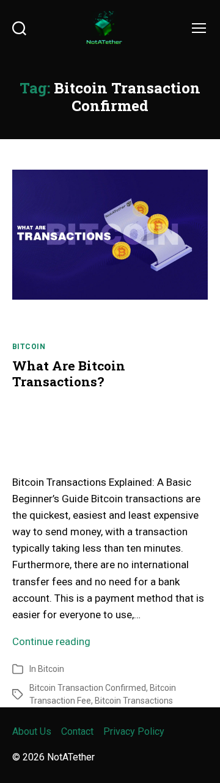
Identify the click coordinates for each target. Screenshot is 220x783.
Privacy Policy (133, 731)
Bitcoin (28, 346)
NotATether (71, 757)
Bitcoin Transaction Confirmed (87, 688)
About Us (31, 731)
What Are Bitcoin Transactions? (68, 373)
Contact (77, 731)
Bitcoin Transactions (134, 700)
